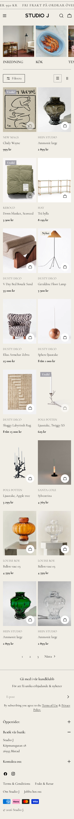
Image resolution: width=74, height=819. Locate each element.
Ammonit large (47, 143)
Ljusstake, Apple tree (16, 496)
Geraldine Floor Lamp (52, 284)
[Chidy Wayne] (19, 109)
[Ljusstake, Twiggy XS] (54, 392)
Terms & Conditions (16, 784)
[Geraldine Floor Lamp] (54, 250)
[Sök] (61, 16)
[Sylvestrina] (54, 462)
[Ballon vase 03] (19, 533)
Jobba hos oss (32, 791)
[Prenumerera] (68, 696)
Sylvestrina (45, 496)
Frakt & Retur (44, 784)
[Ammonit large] (54, 109)
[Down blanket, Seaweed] (19, 180)
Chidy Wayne (11, 143)
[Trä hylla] (54, 180)
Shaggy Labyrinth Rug (17, 425)
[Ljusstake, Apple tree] (19, 462)
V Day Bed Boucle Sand (18, 284)
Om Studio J (11, 791)
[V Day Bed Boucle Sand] (19, 250)
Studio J (18, 810)
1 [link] (22, 656)
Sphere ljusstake (48, 355)
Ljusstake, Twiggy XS (51, 425)
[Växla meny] (4, 16)
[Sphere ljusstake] (54, 321)
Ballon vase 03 (12, 566)
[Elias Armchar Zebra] (19, 321)
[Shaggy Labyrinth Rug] (19, 392)
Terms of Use (50, 705)
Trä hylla (43, 213)
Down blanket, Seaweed (18, 213)
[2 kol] (67, 78)
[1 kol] (58, 78)
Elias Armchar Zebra (16, 355)
